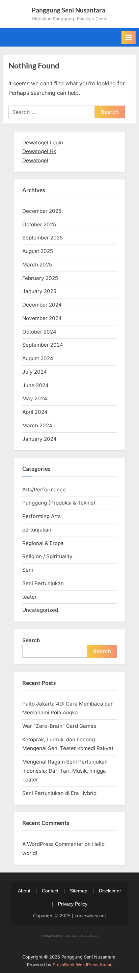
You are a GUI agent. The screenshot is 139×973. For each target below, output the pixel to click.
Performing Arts (41, 516)
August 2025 (37, 251)
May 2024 (34, 398)
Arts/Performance (44, 489)
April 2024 (35, 412)
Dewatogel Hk (39, 151)
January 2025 (39, 291)
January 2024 (39, 439)
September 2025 (42, 237)
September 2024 (42, 345)
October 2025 (39, 224)
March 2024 (37, 425)
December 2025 (41, 211)
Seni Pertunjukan (43, 583)
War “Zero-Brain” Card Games (59, 726)
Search (31, 640)
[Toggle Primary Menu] (128, 37)
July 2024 (34, 372)
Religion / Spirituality (47, 556)
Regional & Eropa (43, 543)
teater (29, 597)
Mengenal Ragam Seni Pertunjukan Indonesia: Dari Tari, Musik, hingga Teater (65, 771)
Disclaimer (110, 890)
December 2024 (42, 305)
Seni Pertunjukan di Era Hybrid (59, 793)
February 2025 (40, 278)
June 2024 (35, 385)
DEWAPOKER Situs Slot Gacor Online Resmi (69, 936)
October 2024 (39, 331)
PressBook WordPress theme (82, 964)
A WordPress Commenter (52, 844)
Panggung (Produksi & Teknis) (58, 502)
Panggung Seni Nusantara (68, 10)
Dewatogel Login (42, 142)
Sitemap (78, 890)
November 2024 (42, 318)
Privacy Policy (72, 904)
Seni (27, 570)
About (24, 890)
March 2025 (37, 264)
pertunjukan (36, 529)
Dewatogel (35, 160)
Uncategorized (40, 610)
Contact (50, 890)
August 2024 (37, 358)
